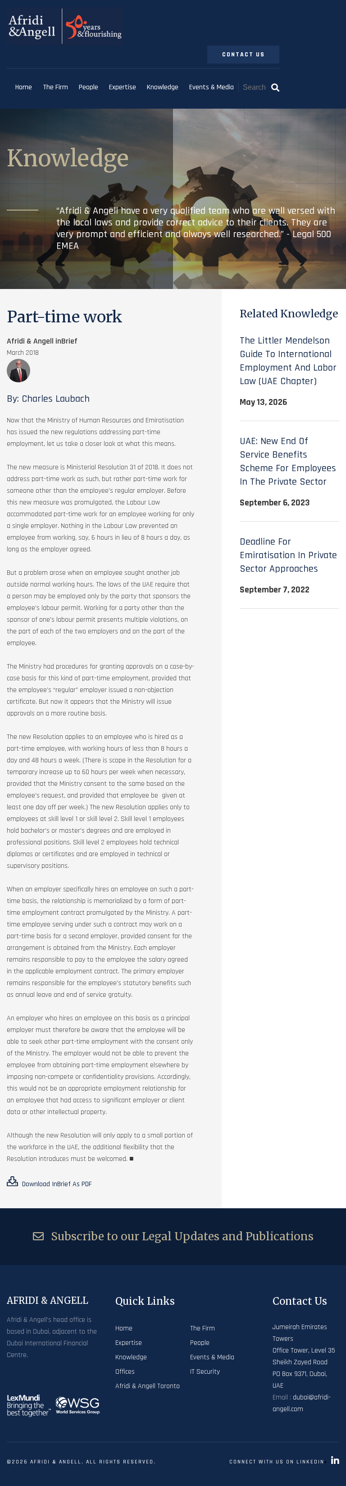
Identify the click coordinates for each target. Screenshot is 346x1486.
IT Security (205, 1371)
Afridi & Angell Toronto (147, 1386)
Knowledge (162, 87)
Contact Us (243, 54)
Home (23, 87)
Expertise (122, 87)
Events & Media (211, 87)
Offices (125, 1371)
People (88, 87)
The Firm (55, 87)
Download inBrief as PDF (56, 1184)
